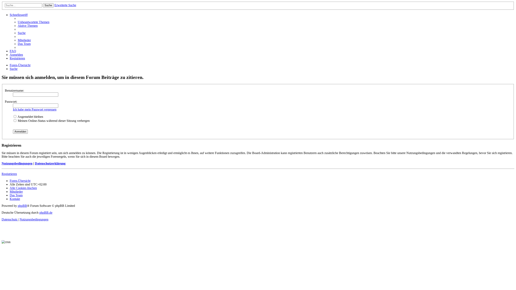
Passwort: (11, 101)
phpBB (22, 205)
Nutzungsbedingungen (17, 163)
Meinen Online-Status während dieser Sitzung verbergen (53, 120)
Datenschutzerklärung (50, 163)
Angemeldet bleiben (30, 116)
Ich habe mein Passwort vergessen (34, 109)
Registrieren (9, 174)
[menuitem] (33, 22)
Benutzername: (14, 90)
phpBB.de (45, 212)
